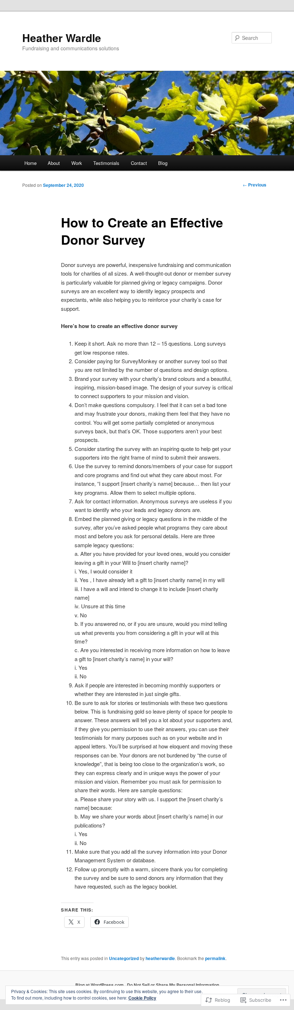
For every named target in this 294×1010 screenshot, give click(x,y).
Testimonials (106, 163)
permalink (215, 958)
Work (76, 163)
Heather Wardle (61, 37)
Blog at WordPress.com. (100, 985)
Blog (162, 163)
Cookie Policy (142, 998)
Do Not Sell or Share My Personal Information (173, 985)
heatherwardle (160, 958)
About (54, 163)
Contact (139, 163)
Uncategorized (124, 958)
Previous (254, 184)
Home (30, 163)
